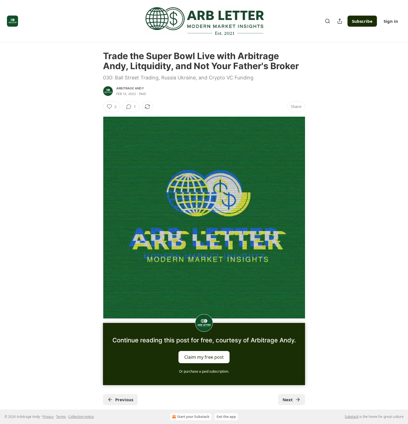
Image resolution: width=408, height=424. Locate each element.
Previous (124, 399)
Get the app (226, 416)
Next (288, 399)
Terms (61, 416)
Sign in (391, 21)
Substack (352, 416)
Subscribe (362, 21)
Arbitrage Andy (130, 88)
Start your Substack (193, 416)
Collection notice (81, 416)
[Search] (327, 21)
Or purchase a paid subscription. (204, 371)
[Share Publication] (339, 21)
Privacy (48, 416)
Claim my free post (204, 357)
